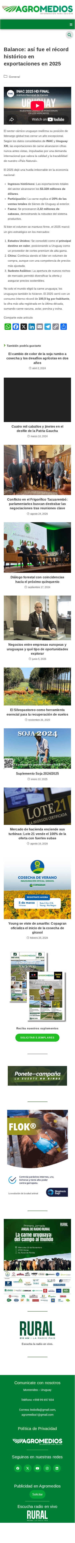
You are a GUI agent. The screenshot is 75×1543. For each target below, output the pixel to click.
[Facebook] (18, 1468)
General (14, 76)
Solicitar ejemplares (37, 1037)
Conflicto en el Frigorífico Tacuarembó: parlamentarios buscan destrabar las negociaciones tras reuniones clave (37, 504)
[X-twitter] (28, 1468)
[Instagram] (47, 1468)
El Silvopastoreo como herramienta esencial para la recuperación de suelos (37, 712)
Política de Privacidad (37, 1428)
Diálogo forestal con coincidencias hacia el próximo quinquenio (37, 579)
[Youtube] (37, 1468)
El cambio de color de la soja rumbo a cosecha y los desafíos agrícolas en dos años (37, 358)
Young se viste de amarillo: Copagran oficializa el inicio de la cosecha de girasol (37, 928)
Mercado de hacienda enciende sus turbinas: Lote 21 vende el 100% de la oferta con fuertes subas (37, 834)
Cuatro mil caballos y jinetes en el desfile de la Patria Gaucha (37, 429)
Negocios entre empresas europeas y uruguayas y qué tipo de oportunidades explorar (37, 649)
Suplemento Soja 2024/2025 (37, 773)
